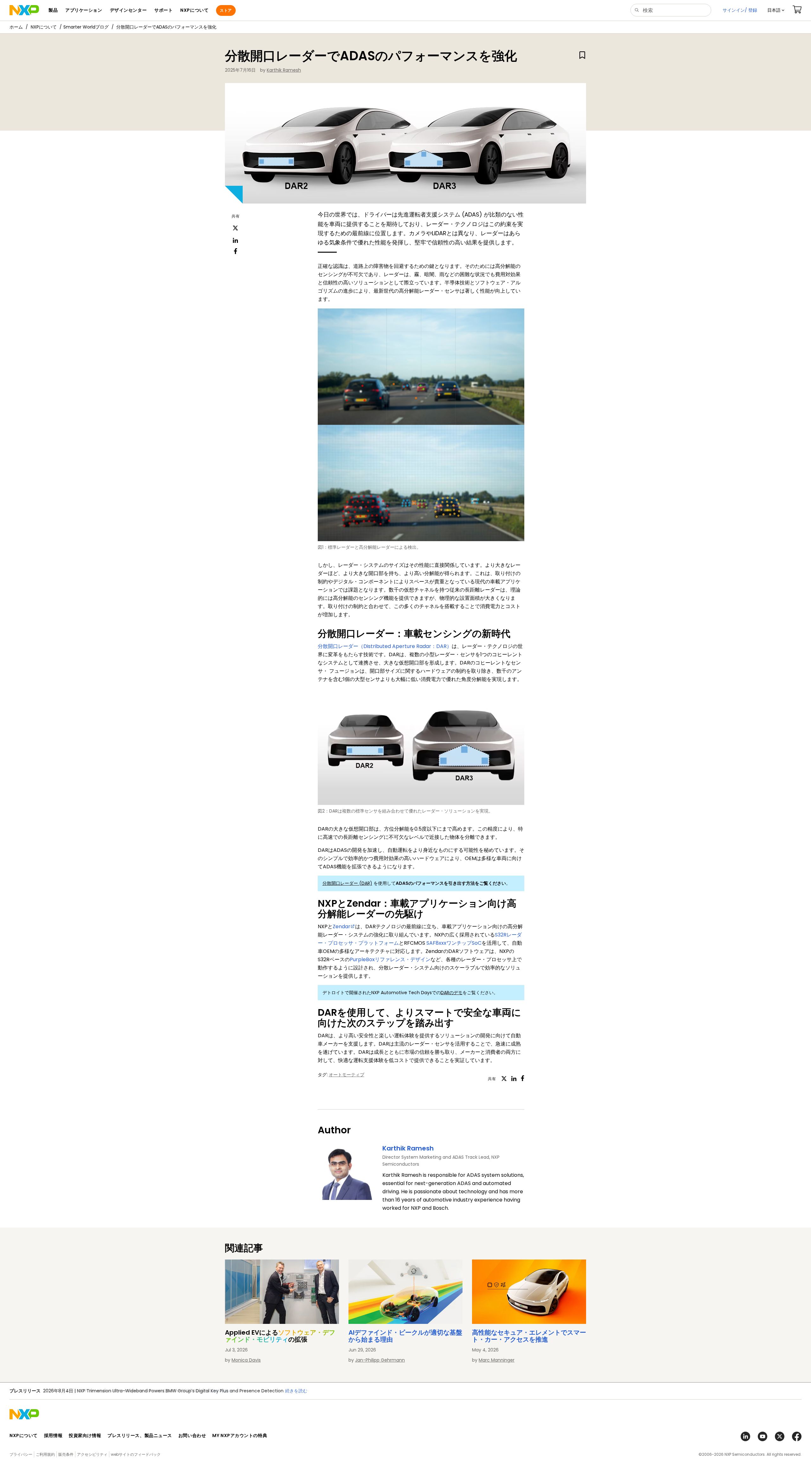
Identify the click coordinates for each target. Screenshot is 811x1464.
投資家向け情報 (85, 1435)
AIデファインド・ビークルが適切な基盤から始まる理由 (405, 1336)
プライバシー (21, 1454)
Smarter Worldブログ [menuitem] (86, 27)
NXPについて (44, 27)
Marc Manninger (496, 1360)
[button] (775, 10)
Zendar (341, 926)
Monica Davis (246, 1360)
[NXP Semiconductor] (24, 10)
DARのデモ (452, 992)
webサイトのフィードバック (136, 1454)
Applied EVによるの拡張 (280, 1336)
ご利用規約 (45, 1454)
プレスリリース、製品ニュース (139, 1435)
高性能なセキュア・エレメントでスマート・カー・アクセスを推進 (529, 1336)
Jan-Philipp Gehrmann (380, 1360)
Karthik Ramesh (284, 70)
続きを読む (222, 1391)
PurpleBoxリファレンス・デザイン (390, 959)
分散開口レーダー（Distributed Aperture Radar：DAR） (385, 646)
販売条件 (65, 1454)
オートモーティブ (346, 1075)
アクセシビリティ (92, 1454)
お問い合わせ (192, 1435)
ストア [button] (226, 10)
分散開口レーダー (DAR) (347, 883)
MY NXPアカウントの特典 (239, 1435)
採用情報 (53, 1435)
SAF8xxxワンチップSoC (454, 943)
